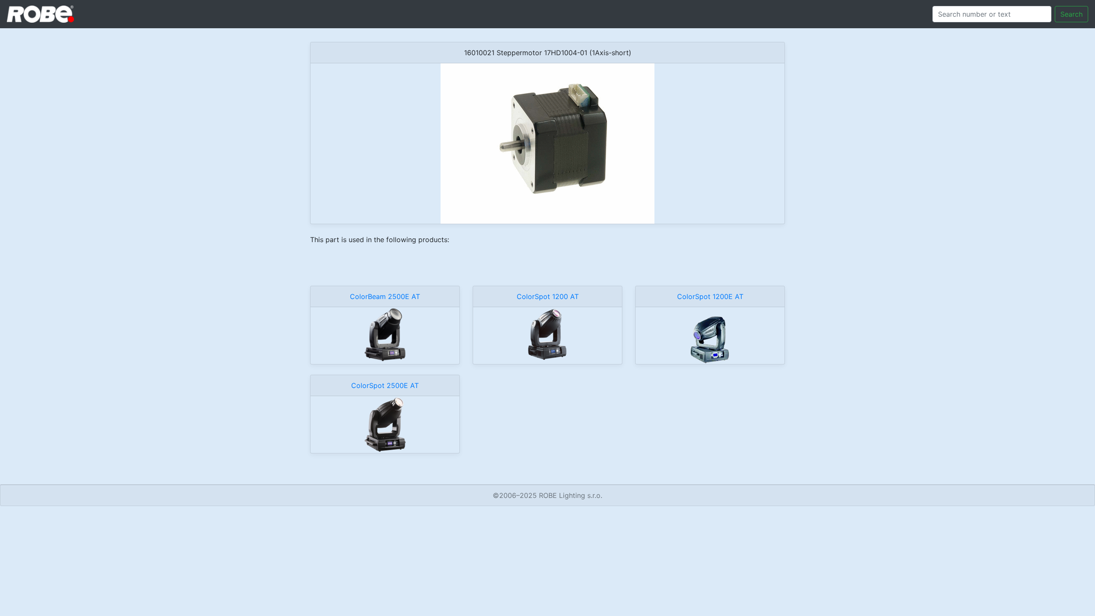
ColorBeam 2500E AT (385, 296)
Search (1071, 14)
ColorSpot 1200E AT (710, 296)
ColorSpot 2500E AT (385, 385)
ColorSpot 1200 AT (548, 296)
